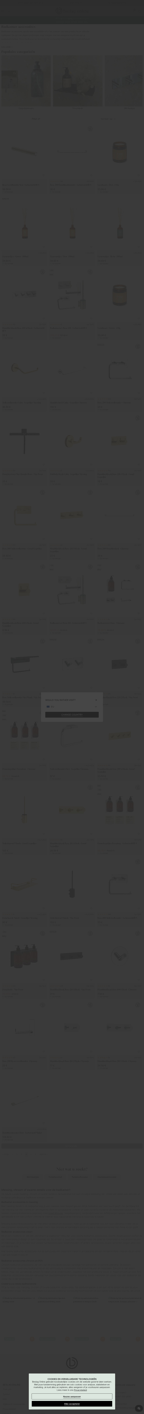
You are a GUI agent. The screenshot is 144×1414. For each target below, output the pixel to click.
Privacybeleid (80, 1390)
